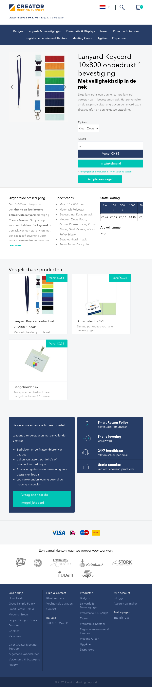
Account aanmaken (126, 603)
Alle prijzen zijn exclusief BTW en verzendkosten (106, 171)
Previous (15, 87)
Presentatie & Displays (80, 31)
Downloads (16, 598)
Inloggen (119, 598)
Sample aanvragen (100, 179)
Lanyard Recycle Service (24, 620)
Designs (14, 625)
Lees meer (15, 245)
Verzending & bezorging (24, 659)
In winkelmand (111, 163)
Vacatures (15, 636)
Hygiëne (102, 38)
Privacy (13, 664)
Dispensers (119, 38)
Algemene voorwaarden (24, 653)
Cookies (14, 630)
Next (62, 87)
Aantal (82, 139)
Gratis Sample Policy (22, 603)
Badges (18, 31)
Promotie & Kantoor (126, 31)
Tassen (104, 31)
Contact (51, 608)
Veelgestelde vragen (59, 603)
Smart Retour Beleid (21, 608)
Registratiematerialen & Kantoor (47, 38)
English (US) (121, 617)
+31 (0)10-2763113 (58, 623)
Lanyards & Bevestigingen (44, 31)
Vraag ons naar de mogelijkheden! (34, 498)
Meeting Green (82, 38)
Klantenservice (55, 598)
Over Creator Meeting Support (23, 646)
